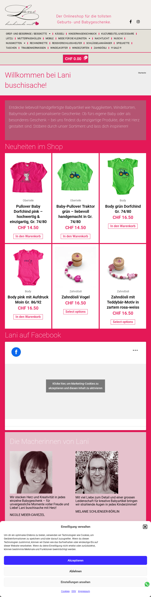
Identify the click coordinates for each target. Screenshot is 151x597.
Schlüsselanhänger (99, 43)
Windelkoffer (59, 48)
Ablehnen (75, 571)
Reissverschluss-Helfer (67, 43)
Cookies (65, 591)
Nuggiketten (14, 43)
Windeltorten (80, 48)
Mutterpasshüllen (29, 38)
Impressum (84, 591)
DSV (74, 591)
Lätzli (9, 38)
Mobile (50, 38)
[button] (145, 527)
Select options (75, 312)
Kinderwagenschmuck (83, 33)
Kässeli (59, 33)
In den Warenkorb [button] (28, 236)
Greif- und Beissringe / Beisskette (26, 33)
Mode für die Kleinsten (72, 38)
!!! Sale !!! (116, 48)
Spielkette (123, 43)
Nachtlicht (102, 38)
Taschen (11, 48)
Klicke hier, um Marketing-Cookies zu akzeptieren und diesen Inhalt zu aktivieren (75, 386)
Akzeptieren (75, 560)
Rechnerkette (39, 43)
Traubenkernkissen (33, 48)
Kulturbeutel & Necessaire (117, 33)
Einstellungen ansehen (75, 582)
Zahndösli (100, 48)
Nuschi (118, 38)
